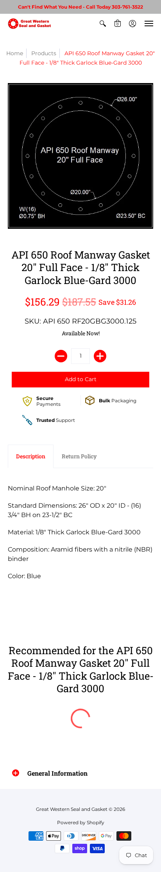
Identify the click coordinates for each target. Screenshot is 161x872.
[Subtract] (61, 356)
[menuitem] (102, 23)
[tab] (31, 456)
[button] (102, 23)
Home (14, 53)
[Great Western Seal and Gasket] (29, 23)
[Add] (100, 356)
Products (43, 53)
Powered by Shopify (80, 822)
